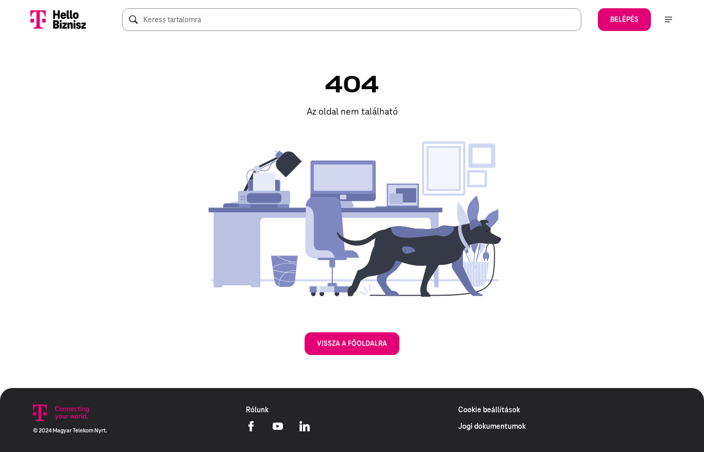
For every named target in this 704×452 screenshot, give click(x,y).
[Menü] (668, 19)
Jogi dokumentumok (492, 426)
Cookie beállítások (489, 409)
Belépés (624, 19)
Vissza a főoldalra (352, 343)
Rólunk (257, 409)
